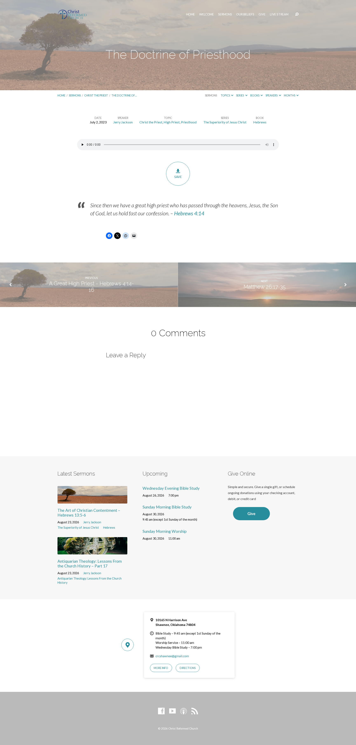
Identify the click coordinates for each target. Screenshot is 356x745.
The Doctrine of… (124, 95)
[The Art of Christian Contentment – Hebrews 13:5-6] (92, 500)
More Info (161, 668)
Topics (225, 95)
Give (262, 14)
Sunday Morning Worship (164, 531)
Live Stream (279, 14)
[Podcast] (183, 711)
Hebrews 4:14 (189, 213)
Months (290, 95)
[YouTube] (172, 711)
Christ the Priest (96, 95)
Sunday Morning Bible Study (167, 507)
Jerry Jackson (123, 122)
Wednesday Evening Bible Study (171, 488)
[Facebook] (161, 711)
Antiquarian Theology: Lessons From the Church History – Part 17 (89, 563)
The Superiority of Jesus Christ (224, 122)
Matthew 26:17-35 (265, 287)
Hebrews (259, 122)
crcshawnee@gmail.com (172, 656)
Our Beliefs (245, 14)
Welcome (206, 14)
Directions (188, 668)
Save (178, 177)
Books (255, 95)
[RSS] (194, 711)
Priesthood (189, 122)
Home (190, 14)
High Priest (172, 122)
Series (240, 95)
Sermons (225, 14)
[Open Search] (297, 14)
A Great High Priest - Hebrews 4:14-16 (91, 286)
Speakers (272, 95)
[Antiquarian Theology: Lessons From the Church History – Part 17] (92, 551)
